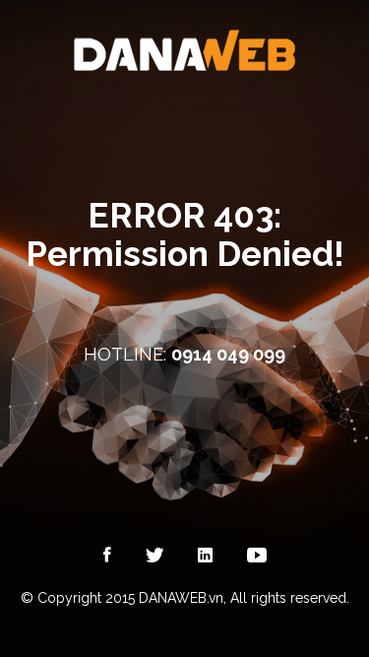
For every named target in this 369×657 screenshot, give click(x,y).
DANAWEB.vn (181, 598)
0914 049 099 (228, 354)
